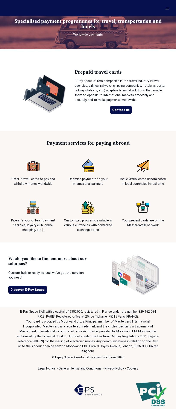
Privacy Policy (114, 368)
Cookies (132, 368)
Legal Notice (47, 368)
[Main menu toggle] (167, 8)
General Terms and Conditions (80, 368)
